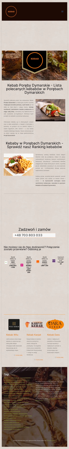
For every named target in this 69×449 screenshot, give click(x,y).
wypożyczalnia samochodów (12, 424)
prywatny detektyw (23, 398)
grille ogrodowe (18, 389)
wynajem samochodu (10, 418)
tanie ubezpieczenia (10, 407)
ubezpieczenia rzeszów (11, 413)
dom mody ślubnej (9, 386)
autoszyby (7, 382)
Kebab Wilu (12, 334)
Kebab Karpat (34, 334)
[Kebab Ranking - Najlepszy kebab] (11, 11)
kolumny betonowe (25, 391)
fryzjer (24, 386)
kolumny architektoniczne (11, 391)
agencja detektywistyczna (11, 378)
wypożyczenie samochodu (11, 429)
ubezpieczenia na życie (11, 409)
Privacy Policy (51, 440)
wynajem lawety (27, 416)
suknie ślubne (8, 404)
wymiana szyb (8, 416)
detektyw (29, 384)
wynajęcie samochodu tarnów (12, 420)
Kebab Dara (53, 334)
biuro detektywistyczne (18, 382)
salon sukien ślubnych (10, 402)
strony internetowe (23, 402)
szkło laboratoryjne (18, 404)
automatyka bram (25, 378)
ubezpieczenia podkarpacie (12, 411)
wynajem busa (17, 416)
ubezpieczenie (23, 413)
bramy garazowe (20, 384)
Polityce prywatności (54, 398)
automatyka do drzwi (23, 380)
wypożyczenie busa (10, 427)
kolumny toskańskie (9, 393)
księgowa (19, 393)
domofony (18, 386)
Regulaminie (39, 400)
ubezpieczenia (21, 407)
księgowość (26, 393)
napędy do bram (17, 395)
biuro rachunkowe (9, 384)
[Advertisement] (34, 34)
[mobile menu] (62, 11)
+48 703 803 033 (28, 235)
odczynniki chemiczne (10, 398)
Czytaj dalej (18, 355)
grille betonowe (8, 389)
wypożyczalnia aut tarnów (11, 422)
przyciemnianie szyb (10, 400)
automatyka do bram (10, 380)
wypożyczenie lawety (22, 427)
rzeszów (19, 400)
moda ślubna (7, 395)
